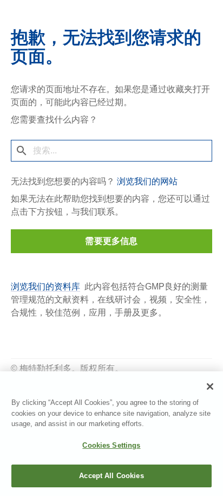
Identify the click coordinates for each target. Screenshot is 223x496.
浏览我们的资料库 (45, 286)
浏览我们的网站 (147, 181)
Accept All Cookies (111, 476)
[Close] (210, 386)
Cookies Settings (111, 445)
